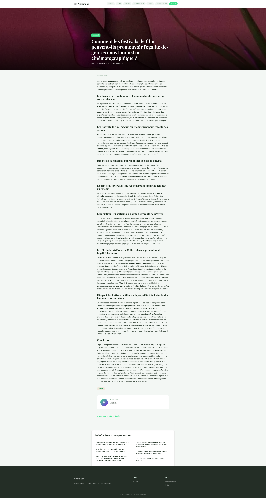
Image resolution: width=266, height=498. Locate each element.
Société (173, 4)
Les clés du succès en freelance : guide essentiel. (150, 459)
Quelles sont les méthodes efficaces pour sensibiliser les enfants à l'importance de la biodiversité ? (151, 444)
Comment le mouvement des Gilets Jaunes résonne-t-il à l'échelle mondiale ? (151, 452)
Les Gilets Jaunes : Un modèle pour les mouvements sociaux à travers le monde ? (111, 450)
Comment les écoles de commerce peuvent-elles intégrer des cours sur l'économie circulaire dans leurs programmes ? (112, 458)
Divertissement (139, 4)
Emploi (150, 4)
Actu (119, 4)
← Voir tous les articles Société (108, 416)
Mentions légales (170, 481)
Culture (127, 4)
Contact (167, 485)
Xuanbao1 (81, 3)
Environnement (162, 4)
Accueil (110, 4)
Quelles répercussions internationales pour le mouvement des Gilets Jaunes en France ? (112, 443)
